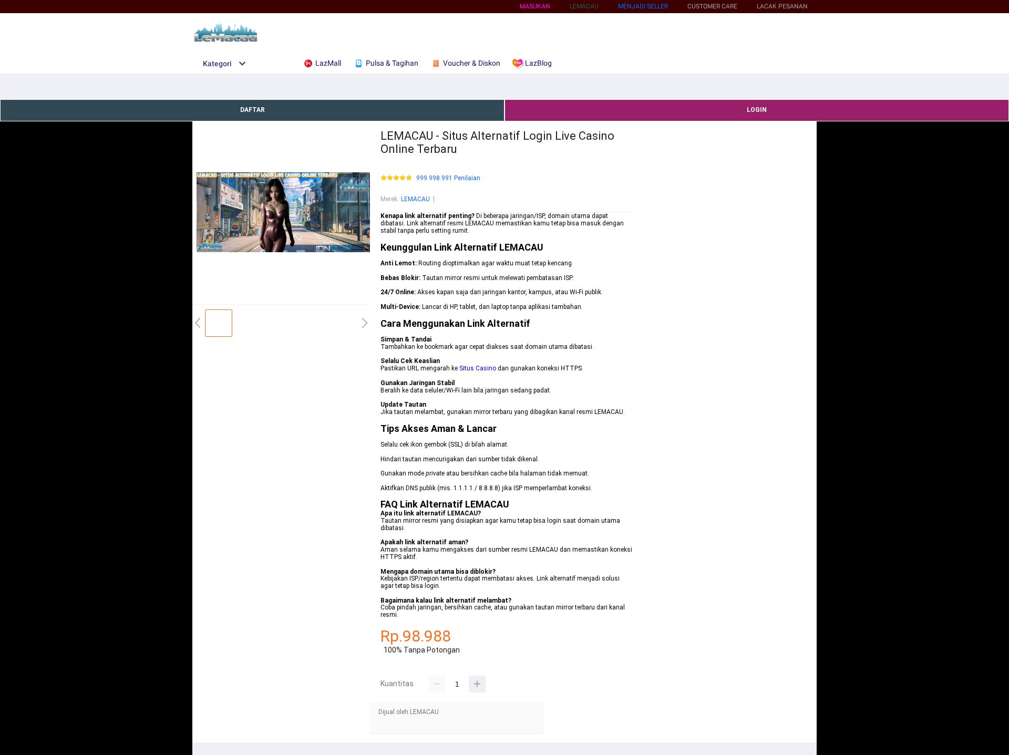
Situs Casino (477, 368)
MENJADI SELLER (643, 6)
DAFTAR (252, 109)
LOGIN (757, 109)
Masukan (535, 6)
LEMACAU (415, 199)
